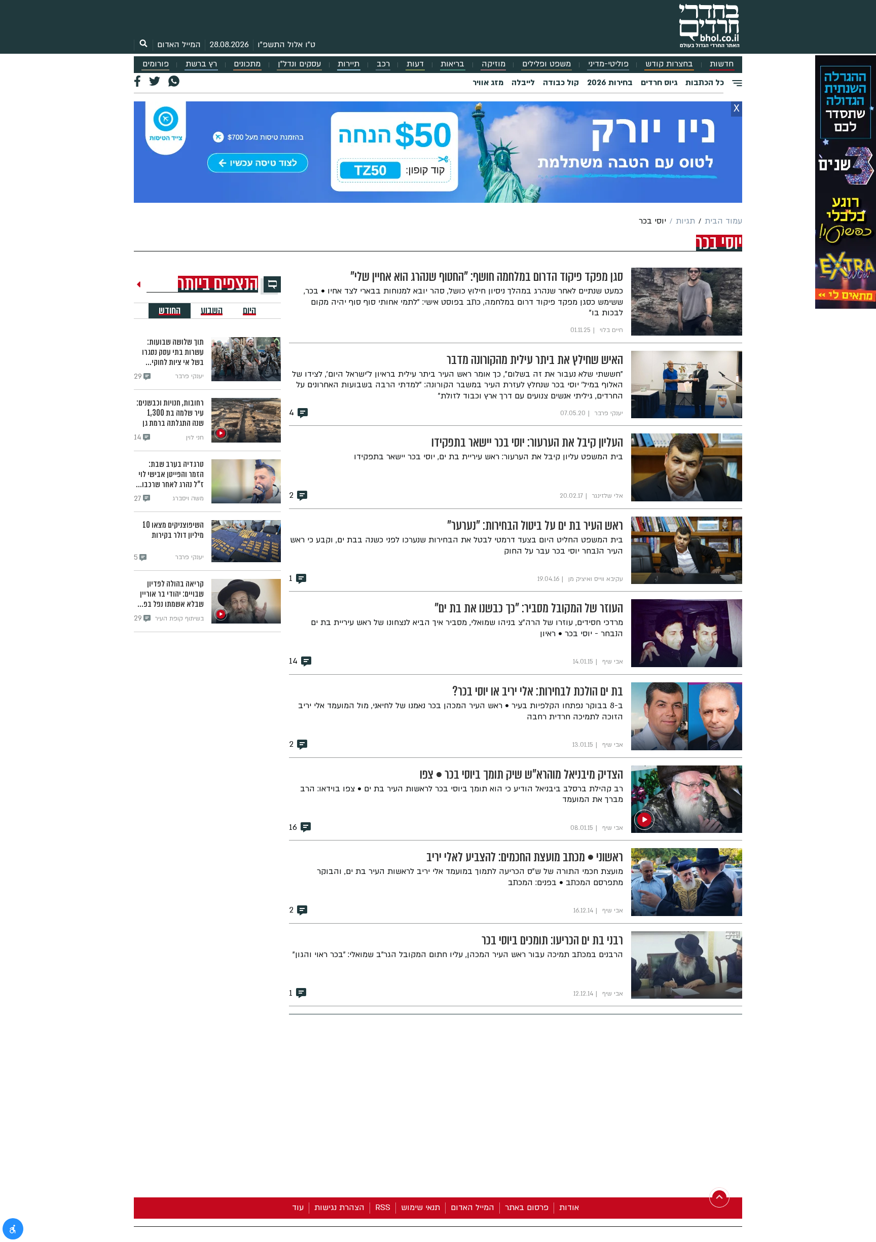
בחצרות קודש (669, 64)
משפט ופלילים (546, 64)
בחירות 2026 (610, 82)
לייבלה (523, 82)
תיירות (348, 64)
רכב (383, 64)
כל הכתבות (704, 82)
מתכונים (247, 64)
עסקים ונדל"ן (299, 64)
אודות (569, 1207)
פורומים (155, 64)
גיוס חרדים (659, 82)
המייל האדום (179, 44)
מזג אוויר (487, 82)
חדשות (722, 64)
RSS (382, 1207)
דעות (415, 64)
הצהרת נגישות (339, 1207)
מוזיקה (493, 64)
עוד (298, 1207)
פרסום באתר (527, 1207)
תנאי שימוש (420, 1207)
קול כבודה (561, 82)
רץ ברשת (201, 64)
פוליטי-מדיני (608, 64)
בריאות (452, 64)
